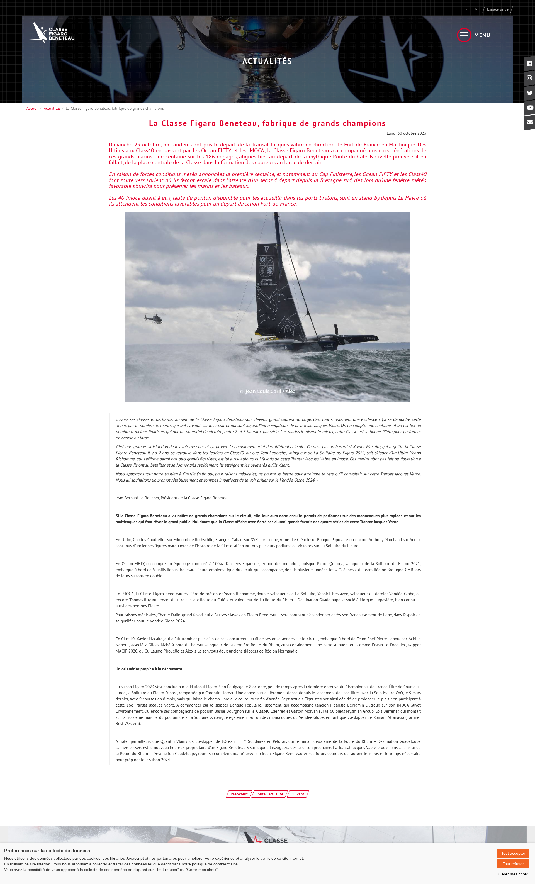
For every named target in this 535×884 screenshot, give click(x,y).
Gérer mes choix (513, 874)
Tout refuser (513, 863)
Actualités (52, 108)
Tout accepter (513, 853)
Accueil (32, 108)
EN (475, 8)
